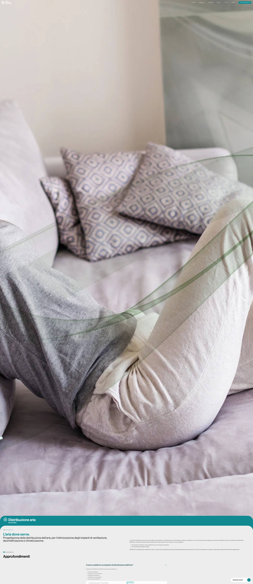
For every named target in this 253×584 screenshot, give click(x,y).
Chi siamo (193, 2)
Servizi (218, 2)
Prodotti (201, 2)
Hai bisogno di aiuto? (238, 580)
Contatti (233, 2)
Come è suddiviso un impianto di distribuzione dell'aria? (109, 564)
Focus (226, 2)
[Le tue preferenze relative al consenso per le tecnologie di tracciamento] (1, 438)
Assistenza (210, 2)
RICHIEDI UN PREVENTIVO (245, 2)
